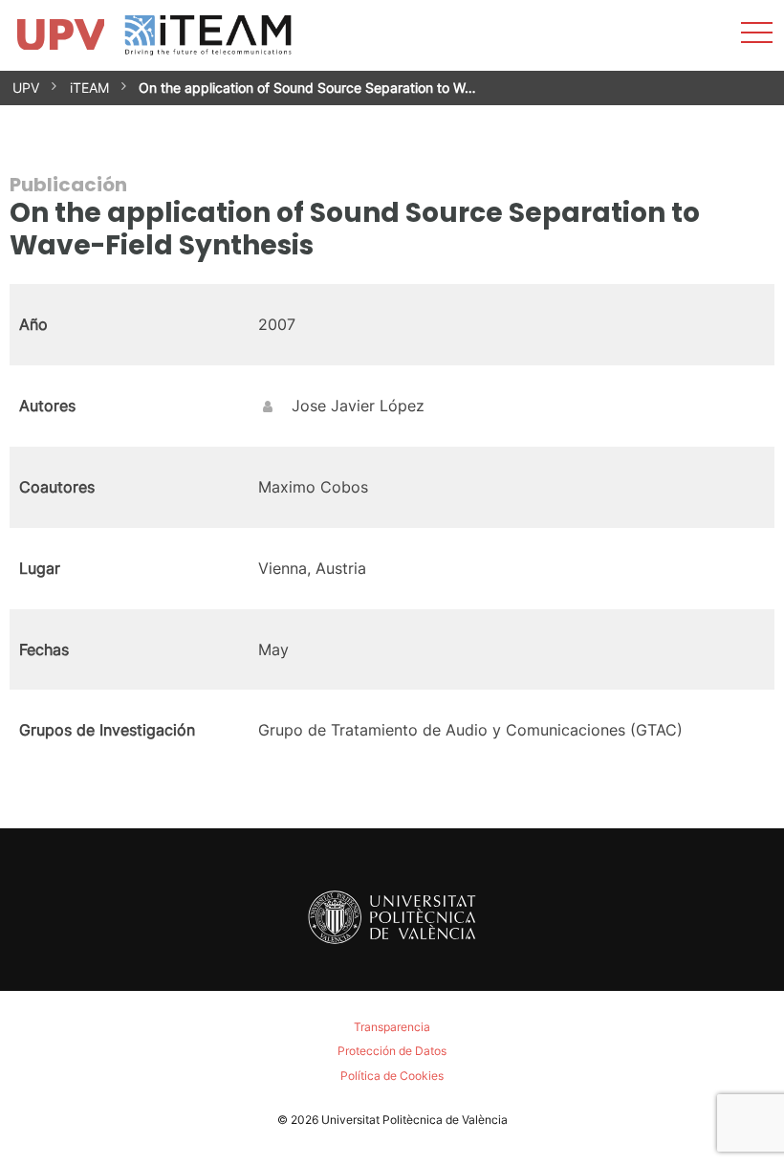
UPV (25, 87)
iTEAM (89, 87)
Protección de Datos (392, 1051)
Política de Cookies (392, 1075)
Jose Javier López (358, 405)
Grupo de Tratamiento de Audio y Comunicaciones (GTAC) (470, 729)
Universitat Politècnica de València (414, 1119)
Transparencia (392, 1027)
